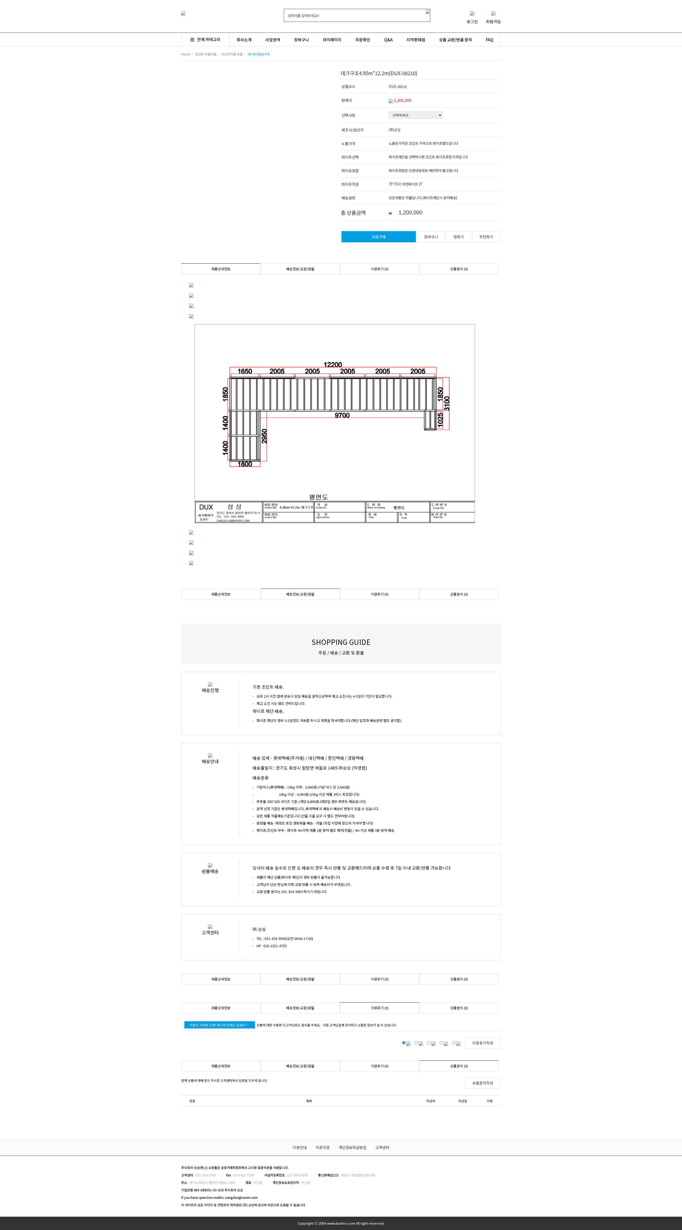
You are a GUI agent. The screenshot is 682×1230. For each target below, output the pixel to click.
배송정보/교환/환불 (300, 268)
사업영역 (272, 39)
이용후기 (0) (379, 268)
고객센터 (382, 1147)
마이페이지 (332, 39)
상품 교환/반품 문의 (455, 39)
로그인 (472, 21)
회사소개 (244, 39)
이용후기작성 (482, 1043)
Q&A (388, 39)
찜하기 (458, 236)
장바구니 (301, 39)
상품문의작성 (482, 1083)
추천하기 (486, 236)
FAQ (489, 39)
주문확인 (362, 39)
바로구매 (379, 236)
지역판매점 (416, 39)
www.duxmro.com (341, 1223)
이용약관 (323, 1147)
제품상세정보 (220, 268)
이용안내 (300, 1147)
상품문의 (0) (459, 268)
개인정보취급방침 (352, 1147)
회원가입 (493, 21)
